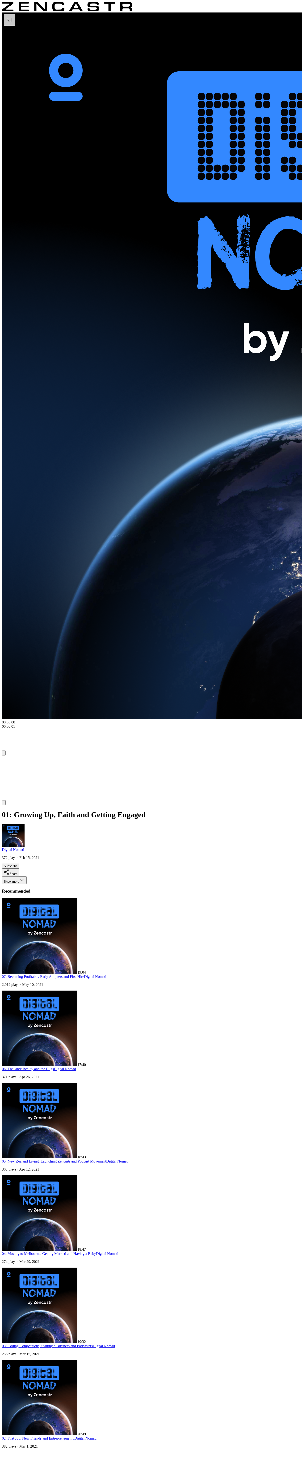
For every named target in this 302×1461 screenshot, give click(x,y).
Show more (11, 881)
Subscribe (10, 866)
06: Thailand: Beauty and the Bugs (28, 1069)
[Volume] (4, 802)
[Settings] (4, 753)
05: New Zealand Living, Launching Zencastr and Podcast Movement (54, 1161)
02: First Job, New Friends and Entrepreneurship (38, 1438)
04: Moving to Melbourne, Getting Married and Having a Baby (49, 1254)
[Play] (11, 761)
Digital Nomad (13, 850)
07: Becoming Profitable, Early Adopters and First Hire (43, 977)
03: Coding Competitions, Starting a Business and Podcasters (47, 1346)
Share (13, 874)
